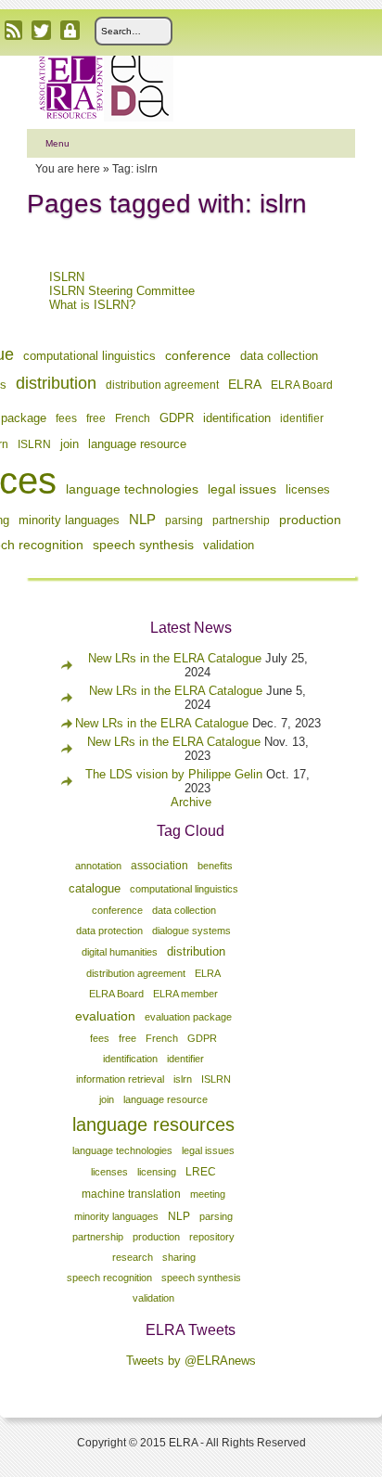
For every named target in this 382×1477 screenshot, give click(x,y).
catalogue (95, 888)
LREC (200, 1171)
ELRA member (185, 993)
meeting (207, 1194)
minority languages (69, 520)
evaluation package (188, 1016)
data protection (109, 930)
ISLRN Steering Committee (122, 291)
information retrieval (120, 1079)
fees (66, 418)
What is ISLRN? (92, 305)
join (69, 444)
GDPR (176, 418)
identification (237, 418)
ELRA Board (302, 385)
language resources (153, 1124)
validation (228, 545)
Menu (57, 143)
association (159, 865)
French (132, 418)
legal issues (242, 489)
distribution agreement (162, 385)
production (310, 519)
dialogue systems (191, 930)
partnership (241, 520)
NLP (142, 519)
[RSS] (13, 31)
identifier (302, 418)
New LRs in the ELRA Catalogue (176, 658)
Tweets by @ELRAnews (191, 1361)
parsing (184, 520)
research (132, 1257)
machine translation (131, 1194)
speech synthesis (143, 544)
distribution (56, 383)
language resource (137, 444)
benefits (215, 865)
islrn (182, 1079)
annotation (98, 865)
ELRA (244, 384)
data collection (279, 356)
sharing (179, 1257)
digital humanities (120, 951)
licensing (156, 1171)
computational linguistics (89, 356)
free (96, 418)
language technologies (132, 489)
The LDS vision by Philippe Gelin (173, 774)
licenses (308, 489)
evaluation (105, 1015)
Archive (191, 802)
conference (198, 355)
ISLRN (66, 277)
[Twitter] (41, 31)
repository (212, 1236)
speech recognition (109, 1277)
